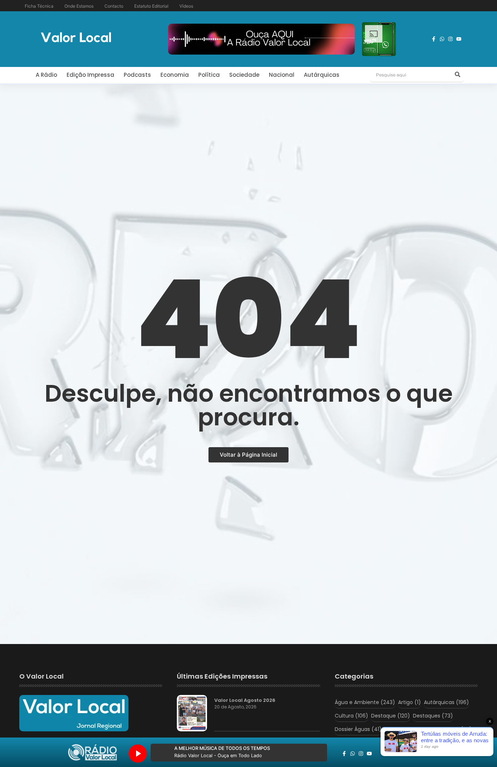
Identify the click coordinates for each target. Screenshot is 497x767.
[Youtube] (458, 38)
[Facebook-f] (433, 38)
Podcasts (137, 75)
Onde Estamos (79, 6)
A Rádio (46, 75)
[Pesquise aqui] (457, 75)
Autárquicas (321, 75)
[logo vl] (76, 38)
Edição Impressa (90, 75)
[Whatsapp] (442, 38)
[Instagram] (450, 38)
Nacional (281, 75)
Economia (174, 75)
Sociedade (244, 75)
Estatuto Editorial (151, 6)
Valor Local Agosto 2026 (244, 700)
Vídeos (186, 6)
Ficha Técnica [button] (39, 6)
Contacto (113, 6)
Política (209, 75)
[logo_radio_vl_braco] (92, 752)
